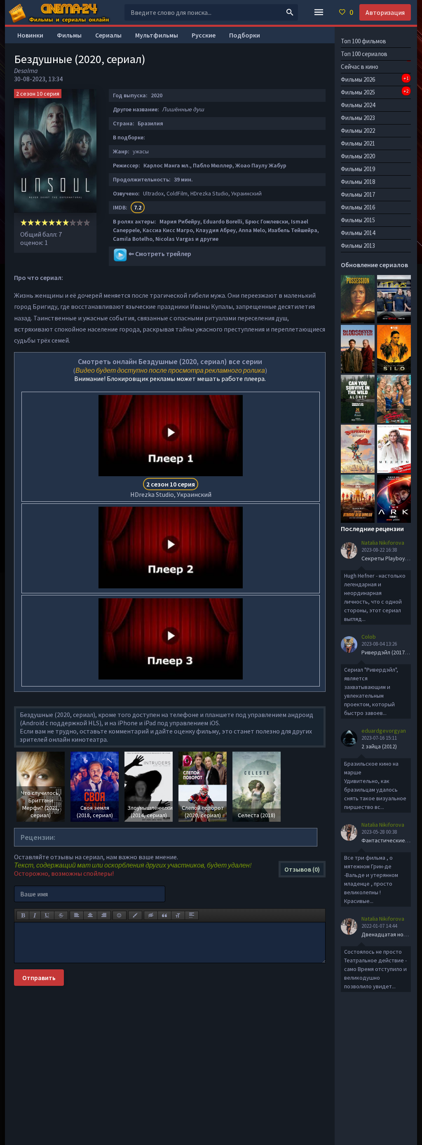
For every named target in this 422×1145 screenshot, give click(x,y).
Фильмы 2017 (358, 194)
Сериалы (108, 35)
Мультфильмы (156, 35)
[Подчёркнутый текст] (47, 915)
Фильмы (69, 35)
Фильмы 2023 (358, 118)
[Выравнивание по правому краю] (104, 915)
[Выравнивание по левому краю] (77, 915)
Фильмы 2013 (358, 245)
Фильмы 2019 (358, 169)
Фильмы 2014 (358, 233)
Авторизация (385, 12)
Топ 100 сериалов (364, 54)
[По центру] (90, 915)
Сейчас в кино (359, 67)
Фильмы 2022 (358, 130)
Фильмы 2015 (358, 220)
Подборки (244, 35)
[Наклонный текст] (35, 915)
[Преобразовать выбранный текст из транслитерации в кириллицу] (178, 915)
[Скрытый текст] (151, 915)
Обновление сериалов (374, 265)
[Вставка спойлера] (192, 915)
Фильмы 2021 (358, 143)
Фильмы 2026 (375, 79)
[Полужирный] (22, 915)
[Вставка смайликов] (120, 915)
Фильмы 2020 (358, 156)
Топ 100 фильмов (363, 41)
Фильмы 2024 (358, 105)
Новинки (30, 35)
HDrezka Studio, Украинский (170, 489)
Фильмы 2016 (358, 207)
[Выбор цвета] (135, 915)
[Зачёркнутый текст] (61, 915)
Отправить (39, 977)
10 (86, 222)
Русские (204, 35)
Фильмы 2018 (358, 182)
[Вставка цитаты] (164, 915)
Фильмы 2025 (375, 92)
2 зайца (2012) (379, 746)
